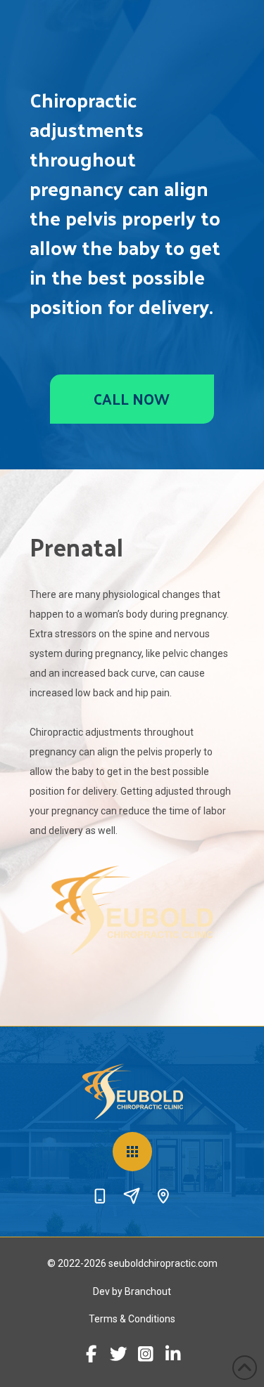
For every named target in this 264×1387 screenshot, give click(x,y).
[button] (132, 1151)
